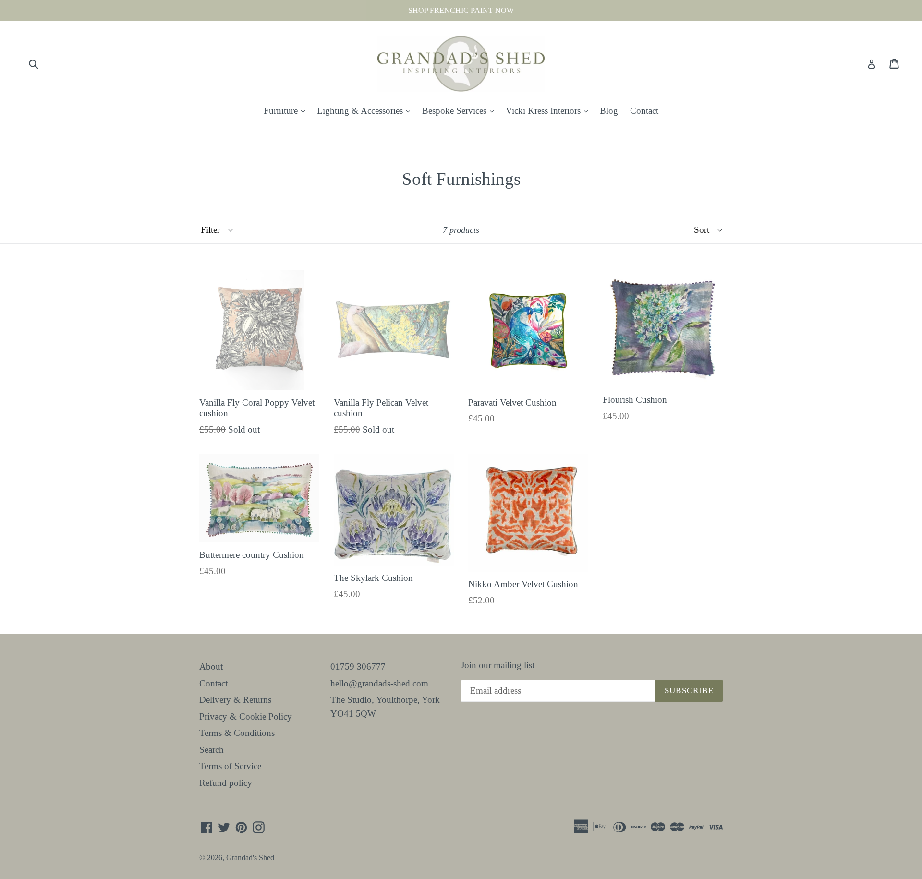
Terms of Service (230, 766)
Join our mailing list (497, 665)
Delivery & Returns (235, 700)
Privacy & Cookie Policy (245, 716)
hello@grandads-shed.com (379, 683)
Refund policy (225, 783)
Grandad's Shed (250, 858)
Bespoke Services (460, 110)
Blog (609, 111)
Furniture (287, 110)
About (211, 667)
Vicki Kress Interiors (549, 110)
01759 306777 (358, 667)
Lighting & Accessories (366, 110)
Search (211, 750)
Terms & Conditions (237, 733)
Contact (644, 111)
